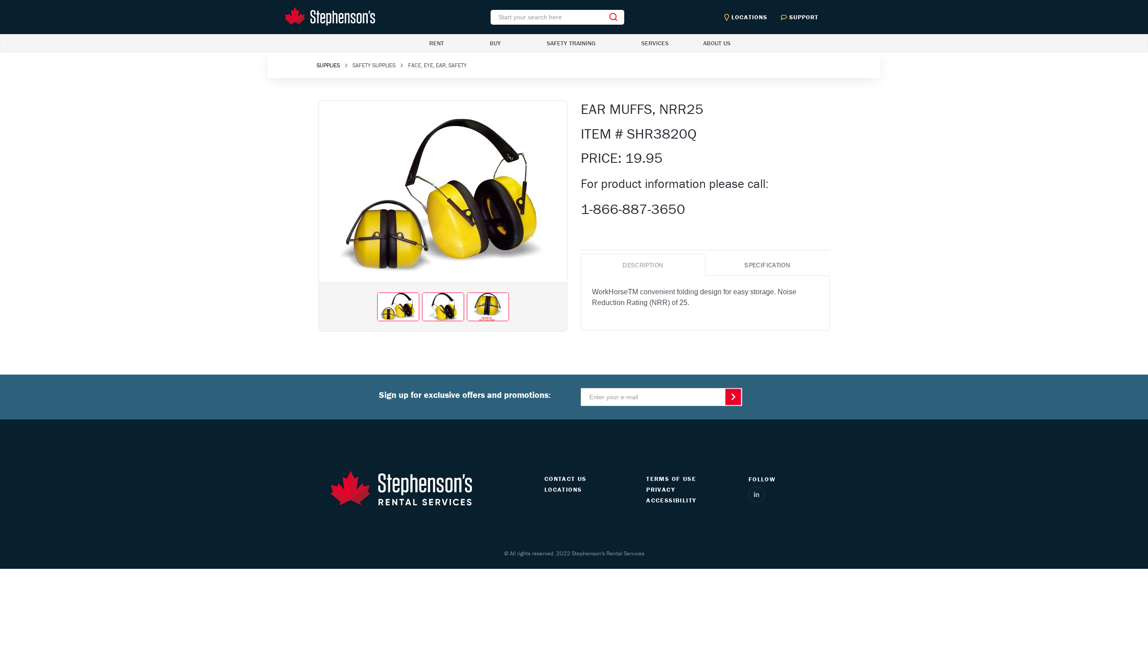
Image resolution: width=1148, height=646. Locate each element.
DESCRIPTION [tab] (642, 265)
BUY (495, 43)
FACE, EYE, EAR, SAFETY (437, 65)
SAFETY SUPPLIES (374, 65)
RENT (436, 43)
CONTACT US (565, 479)
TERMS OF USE (671, 479)
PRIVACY (660, 489)
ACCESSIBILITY (671, 500)
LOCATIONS (563, 489)
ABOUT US (717, 43)
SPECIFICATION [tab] (767, 265)
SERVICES (655, 43)
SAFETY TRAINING (571, 43)
